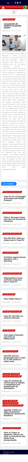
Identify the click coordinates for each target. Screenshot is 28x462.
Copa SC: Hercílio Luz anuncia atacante (13, 317)
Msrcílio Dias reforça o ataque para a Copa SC (14, 239)
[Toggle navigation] (14, 12)
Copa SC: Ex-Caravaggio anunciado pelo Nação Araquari (15, 198)
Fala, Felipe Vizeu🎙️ (13, 299)
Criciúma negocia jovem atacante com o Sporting (15, 259)
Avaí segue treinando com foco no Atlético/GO (13, 337)
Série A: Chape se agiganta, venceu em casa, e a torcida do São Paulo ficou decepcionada (14, 436)
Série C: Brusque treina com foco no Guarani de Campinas (15, 219)
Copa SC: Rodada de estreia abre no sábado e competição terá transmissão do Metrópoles (14, 384)
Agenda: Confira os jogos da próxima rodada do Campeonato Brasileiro (14, 413)
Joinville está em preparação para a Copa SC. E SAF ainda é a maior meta (14, 358)
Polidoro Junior (6, 31)
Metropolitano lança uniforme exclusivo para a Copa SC (13, 280)
